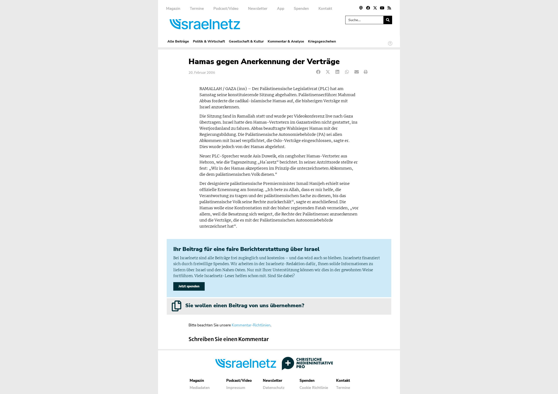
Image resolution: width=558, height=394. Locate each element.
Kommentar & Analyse (286, 41)
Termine (197, 8)
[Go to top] (390, 45)
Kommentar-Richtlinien (251, 325)
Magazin (173, 8)
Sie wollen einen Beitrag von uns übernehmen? (244, 305)
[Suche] (387, 20)
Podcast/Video (225, 8)
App (280, 8)
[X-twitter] (375, 7)
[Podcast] (360, 7)
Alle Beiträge (178, 41)
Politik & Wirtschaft (209, 41)
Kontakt (325, 8)
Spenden (301, 8)
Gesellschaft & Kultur (246, 41)
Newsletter (257, 8)
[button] (318, 72)
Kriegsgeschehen (322, 41)
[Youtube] (382, 7)
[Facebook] (367, 7)
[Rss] (389, 7)
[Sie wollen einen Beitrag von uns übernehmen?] (176, 305)
